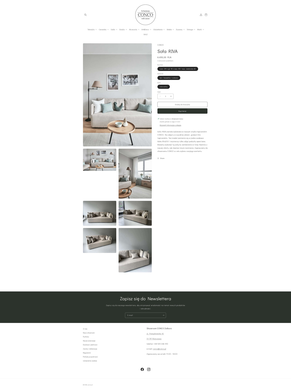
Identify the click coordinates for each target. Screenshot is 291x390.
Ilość (159, 92)
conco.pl (90, 385)
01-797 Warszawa (154, 338)
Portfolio (86, 337)
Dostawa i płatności (90, 345)
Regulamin (87, 353)
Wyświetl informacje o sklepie (170, 125)
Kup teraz (182, 111)
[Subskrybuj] (163, 315)
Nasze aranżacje (89, 341)
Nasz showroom (89, 333)
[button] (85, 14)
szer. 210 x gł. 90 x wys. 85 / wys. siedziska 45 (178, 69)
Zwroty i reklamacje (90, 349)
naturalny (163, 87)
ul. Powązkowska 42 (155, 333)
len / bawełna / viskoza (169, 78)
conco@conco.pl (159, 349)
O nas (85, 329)
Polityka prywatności (90, 357)
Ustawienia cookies (90, 361)
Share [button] (162, 158)
